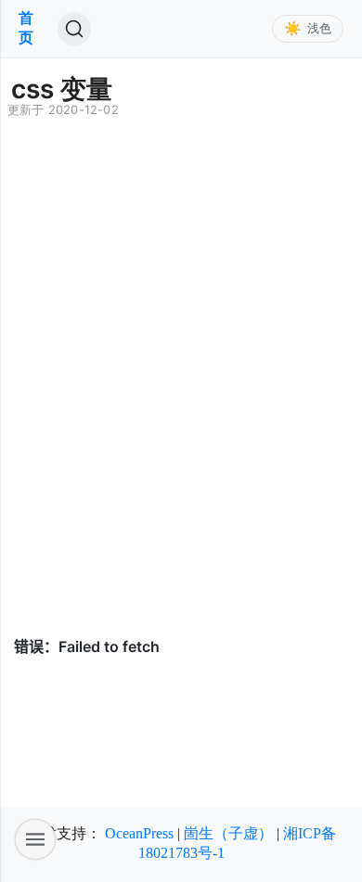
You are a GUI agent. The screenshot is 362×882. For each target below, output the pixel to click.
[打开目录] (35, 839)
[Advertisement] (181, 410)
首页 (26, 27)
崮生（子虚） (228, 833)
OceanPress (139, 833)
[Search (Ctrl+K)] (74, 28)
